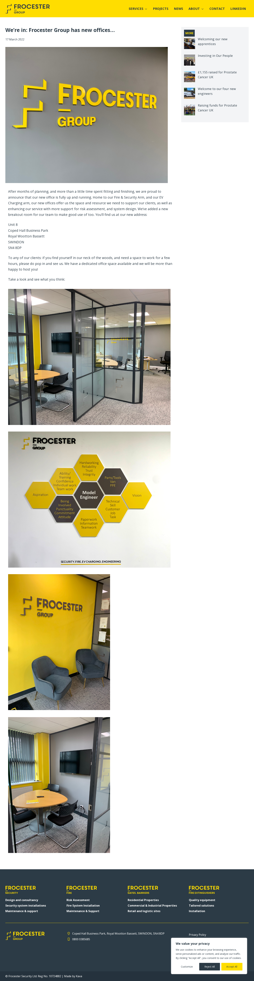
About (194, 9)
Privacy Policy (197, 935)
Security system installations (25, 905)
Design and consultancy (21, 900)
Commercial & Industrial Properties (152, 905)
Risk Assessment (78, 900)
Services (136, 9)
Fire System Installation (83, 905)
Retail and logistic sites (144, 911)
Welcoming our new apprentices (212, 41)
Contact (217, 9)
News (178, 9)
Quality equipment (202, 900)
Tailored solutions (201, 905)
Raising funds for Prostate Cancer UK (217, 107)
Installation (197, 911)
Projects (160, 9)
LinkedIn (238, 9)
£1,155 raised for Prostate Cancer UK (217, 74)
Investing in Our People (215, 56)
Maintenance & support (21, 911)
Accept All (231, 966)
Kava (79, 976)
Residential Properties (143, 900)
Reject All (209, 966)
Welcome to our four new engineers (217, 91)
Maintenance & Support (83, 911)
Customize (187, 966)
